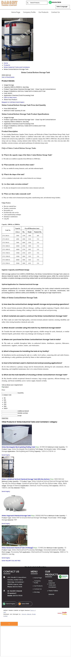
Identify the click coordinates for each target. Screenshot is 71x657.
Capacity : (45, 451)
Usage (6, 118)
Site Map (37, 592)
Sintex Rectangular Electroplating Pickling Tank (18, 447)
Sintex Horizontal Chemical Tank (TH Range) (17, 548)
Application (8, 124)
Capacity (7, 122)
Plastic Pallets (53, 591)
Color (6, 128)
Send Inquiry (20, 102)
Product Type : (20, 449)
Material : (19, 488)
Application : (20, 451)
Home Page (15, 12)
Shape (6, 126)
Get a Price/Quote (8, 77)
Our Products (43, 12)
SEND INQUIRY (6, 561)
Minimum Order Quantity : (57, 447)
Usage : (11, 486)
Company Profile (29, 12)
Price (5, 109)
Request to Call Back (9, 102)
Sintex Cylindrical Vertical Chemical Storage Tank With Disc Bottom (26, 479)
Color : (56, 449)
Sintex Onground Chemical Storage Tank (16, 516)
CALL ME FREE (15, 561)
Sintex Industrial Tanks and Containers (52, 584)
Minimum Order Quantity (12, 111)
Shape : (45, 449)
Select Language (62, 6)
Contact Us (55, 12)
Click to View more (10, 97)
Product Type (8, 120)
